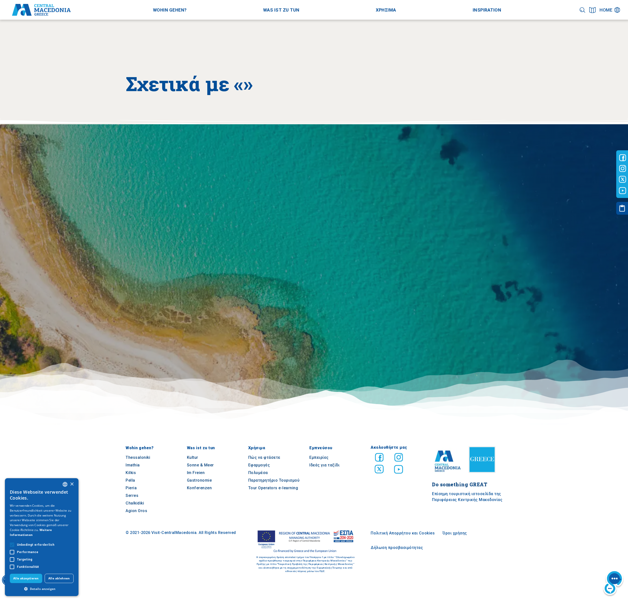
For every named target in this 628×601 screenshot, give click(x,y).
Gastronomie (199, 480)
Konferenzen (199, 488)
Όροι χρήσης (455, 533)
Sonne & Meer (200, 465)
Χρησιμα (386, 10)
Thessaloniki (138, 457)
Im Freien (196, 473)
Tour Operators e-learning (273, 488)
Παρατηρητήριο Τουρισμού (274, 480)
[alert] (41, 537)
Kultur (192, 457)
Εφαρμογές (259, 465)
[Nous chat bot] (613, 583)
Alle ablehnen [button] (59, 578)
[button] (42, 588)
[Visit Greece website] (483, 475)
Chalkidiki (135, 503)
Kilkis (131, 473)
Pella (130, 480)
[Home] (41, 10)
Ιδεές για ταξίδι (324, 465)
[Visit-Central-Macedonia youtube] (623, 190)
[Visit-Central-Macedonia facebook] (623, 157)
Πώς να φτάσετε (264, 457)
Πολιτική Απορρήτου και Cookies (403, 533)
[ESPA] (305, 542)
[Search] (582, 10)
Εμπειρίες (319, 457)
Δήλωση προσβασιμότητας (397, 547)
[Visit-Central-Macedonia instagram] (623, 168)
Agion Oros (136, 511)
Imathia (133, 465)
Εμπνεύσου (320, 448)
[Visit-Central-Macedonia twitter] (623, 179)
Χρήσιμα (256, 448)
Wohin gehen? (170, 10)
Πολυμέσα (258, 473)
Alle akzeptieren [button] (26, 578)
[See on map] (592, 10)
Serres (132, 495)
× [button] (72, 484)
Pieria (131, 488)
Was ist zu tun (281, 10)
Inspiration (487, 10)
